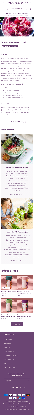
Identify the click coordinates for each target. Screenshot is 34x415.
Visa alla (17, 324)
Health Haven (10, 254)
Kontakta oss (8, 339)
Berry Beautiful (14, 90)
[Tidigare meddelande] (3, 3)
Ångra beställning (10, 367)
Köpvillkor (7, 347)
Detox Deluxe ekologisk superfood (8, 315)
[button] (4, 9)
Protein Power (17, 257)
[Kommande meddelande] (31, 3)
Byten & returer (9, 351)
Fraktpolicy (7, 343)
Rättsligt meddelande (11, 409)
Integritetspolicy (26, 403)
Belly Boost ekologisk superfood (8, 292)
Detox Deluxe (10, 188)
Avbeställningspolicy (25, 409)
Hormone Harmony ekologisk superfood (24, 292)
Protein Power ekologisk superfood (24, 315)
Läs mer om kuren (16, 194)
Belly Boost (17, 190)
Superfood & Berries (16, 401)
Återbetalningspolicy (11, 355)
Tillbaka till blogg (18, 122)
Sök (5, 363)
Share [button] (5, 54)
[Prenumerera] (28, 381)
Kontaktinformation (17, 412)
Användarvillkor (9, 359)
